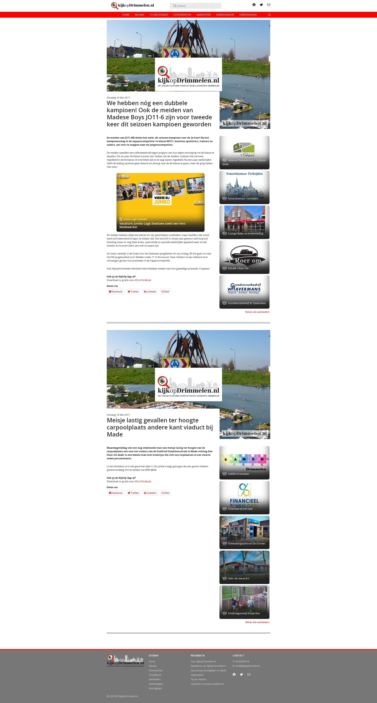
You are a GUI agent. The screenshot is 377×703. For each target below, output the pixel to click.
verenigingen (248, 14)
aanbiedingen (225, 14)
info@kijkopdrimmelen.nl (247, 666)
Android (146, 280)
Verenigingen (155, 688)
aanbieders (203, 14)
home (126, 14)
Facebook (117, 291)
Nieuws (153, 666)
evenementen (182, 14)
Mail (166, 291)
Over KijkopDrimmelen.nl (203, 661)
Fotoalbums (155, 674)
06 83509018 (242, 661)
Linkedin (151, 291)
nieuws (139, 14)
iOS (137, 280)
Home (152, 661)
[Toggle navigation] (269, 14)
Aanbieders (155, 679)
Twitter (134, 291)
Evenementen (156, 670)
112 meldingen (158, 14)
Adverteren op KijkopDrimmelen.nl (208, 666)
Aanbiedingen (156, 683)
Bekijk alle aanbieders (257, 312)
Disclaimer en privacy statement (207, 683)
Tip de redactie (198, 679)
